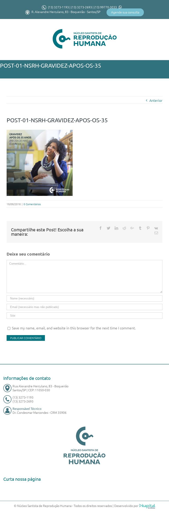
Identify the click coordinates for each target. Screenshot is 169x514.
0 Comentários (32, 204)
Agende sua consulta (125, 12)
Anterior (155, 100)
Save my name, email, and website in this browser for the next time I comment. (74, 327)
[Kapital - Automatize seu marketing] (147, 505)
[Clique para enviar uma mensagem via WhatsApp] (120, 7)
